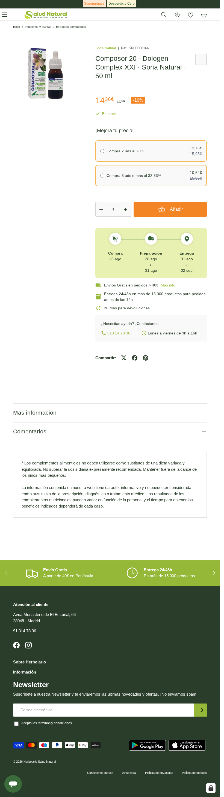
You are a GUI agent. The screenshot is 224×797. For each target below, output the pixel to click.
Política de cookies (194, 772)
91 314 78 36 (24, 631)
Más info (168, 285)
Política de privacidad (159, 772)
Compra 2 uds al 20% (125, 151)
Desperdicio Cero (121, 3)
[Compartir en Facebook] (134, 357)
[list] (45, 73)
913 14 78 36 (118, 333)
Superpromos (94, 3)
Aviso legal (129, 772)
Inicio (16, 26)
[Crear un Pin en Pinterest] (145, 357)
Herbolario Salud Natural (39, 761)
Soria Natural (106, 48)
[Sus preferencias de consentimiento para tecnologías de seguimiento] (211, 788)
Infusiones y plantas (38, 26)
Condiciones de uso (100, 772)
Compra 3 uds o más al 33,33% (134, 175)
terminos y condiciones (55, 723)
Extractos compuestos (71, 26)
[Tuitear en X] (123, 357)
